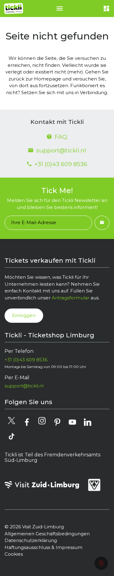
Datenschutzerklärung (31, 540)
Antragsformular (70, 298)
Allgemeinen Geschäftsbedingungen (47, 534)
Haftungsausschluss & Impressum (43, 547)
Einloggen (24, 315)
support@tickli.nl (61, 150)
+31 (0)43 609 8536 (60, 164)
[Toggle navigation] (59, 8)
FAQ (61, 136)
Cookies (14, 554)
